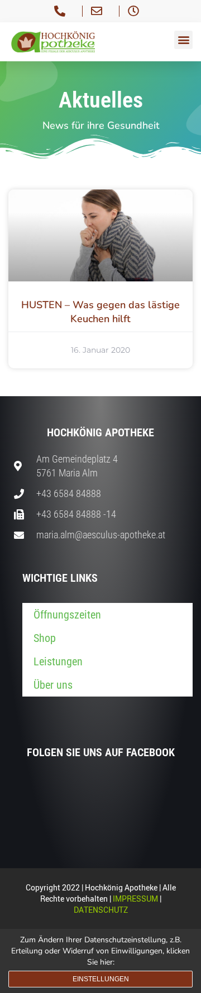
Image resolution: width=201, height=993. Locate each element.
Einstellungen (101, 979)
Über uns (53, 685)
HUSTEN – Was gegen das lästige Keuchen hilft (100, 311)
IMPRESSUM (135, 898)
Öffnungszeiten (67, 614)
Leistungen (58, 661)
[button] (183, 40)
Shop (45, 638)
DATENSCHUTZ (101, 909)
